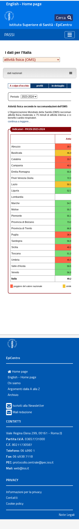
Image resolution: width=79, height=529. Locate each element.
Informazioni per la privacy (24, 491)
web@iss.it (21, 468)
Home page (19, 371)
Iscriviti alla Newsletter (28, 405)
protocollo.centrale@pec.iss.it (33, 462)
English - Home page (24, 4)
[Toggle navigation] (70, 34)
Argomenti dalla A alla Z (24, 388)
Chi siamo (14, 383)
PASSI (9, 34)
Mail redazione (22, 412)
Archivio (13, 394)
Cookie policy (14, 503)
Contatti (12, 497)
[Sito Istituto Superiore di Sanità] (12, 343)
